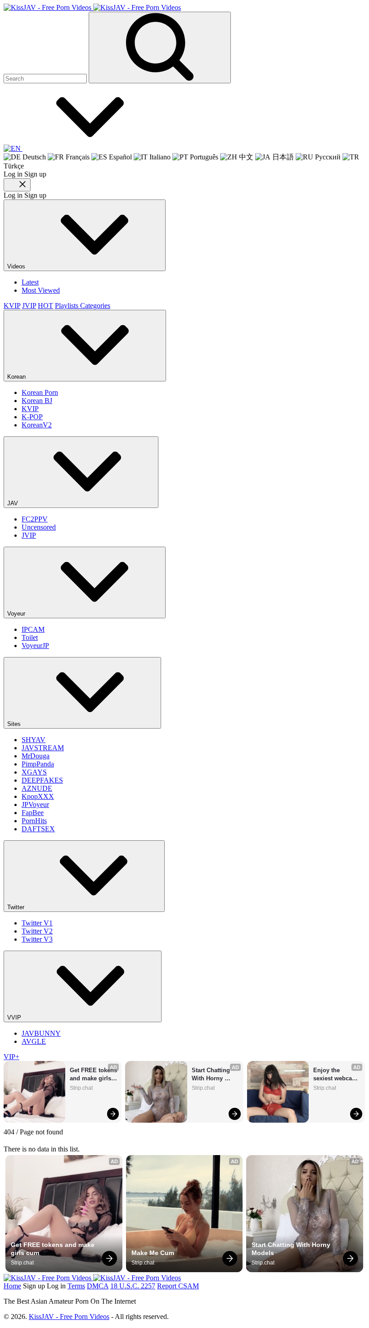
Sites (14, 724)
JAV (13, 503)
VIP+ (11, 1057)
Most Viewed (41, 290)
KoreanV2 (37, 425)
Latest (30, 282)
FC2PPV (35, 519)
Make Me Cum (152, 1252)
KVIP (12, 305)
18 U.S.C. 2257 (132, 1286)
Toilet (30, 637)
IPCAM (33, 629)
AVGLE (34, 1041)
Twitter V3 (37, 939)
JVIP (29, 305)
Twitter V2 (37, 931)
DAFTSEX (38, 829)
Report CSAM (178, 1286)
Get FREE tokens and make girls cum (93, 1075)
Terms (76, 1286)
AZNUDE (37, 788)
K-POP (32, 417)
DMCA (97, 1286)
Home (12, 1286)
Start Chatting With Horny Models (212, 1075)
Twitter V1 (37, 923)
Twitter (16, 907)
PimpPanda (38, 764)
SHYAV (33, 739)
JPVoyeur (35, 804)
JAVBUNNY (41, 1033)
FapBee (33, 812)
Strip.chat (81, 1088)
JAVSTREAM (43, 748)
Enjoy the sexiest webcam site (336, 1075)
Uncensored (39, 527)
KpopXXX (38, 796)
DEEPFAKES (42, 780)
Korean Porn (40, 392)
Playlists (67, 305)
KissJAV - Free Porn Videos (69, 1316)
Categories (95, 305)
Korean (17, 376)
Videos (17, 266)
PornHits (34, 821)
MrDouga (36, 756)
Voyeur (17, 613)
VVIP (15, 1017)
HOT (45, 305)
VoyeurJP (35, 645)
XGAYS (34, 772)
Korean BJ (37, 400)
